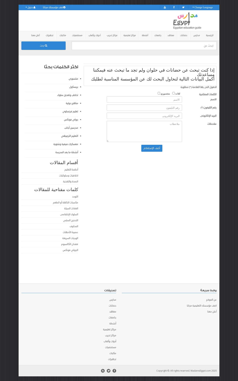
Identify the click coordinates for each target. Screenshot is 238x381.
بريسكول (73, 87)
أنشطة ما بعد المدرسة (66, 152)
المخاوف (74, 226)
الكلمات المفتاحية (207, 94)
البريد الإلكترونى (208, 115)
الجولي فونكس (70, 250)
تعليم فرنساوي (70, 111)
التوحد (75, 196)
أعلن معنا (35, 35)
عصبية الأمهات (70, 232)
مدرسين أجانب (71, 128)
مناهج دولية (72, 103)
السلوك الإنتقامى (69, 214)
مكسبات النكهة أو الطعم (65, 202)
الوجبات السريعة (70, 238)
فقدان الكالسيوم (69, 244)
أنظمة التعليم (71, 169)
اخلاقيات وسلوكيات (68, 175)
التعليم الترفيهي (69, 136)
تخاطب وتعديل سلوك (67, 95)
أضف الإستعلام (152, 148)
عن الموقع (211, 299)
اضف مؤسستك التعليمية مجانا (202, 305)
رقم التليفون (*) (208, 107)
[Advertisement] (151, 267)
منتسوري (165, 93)
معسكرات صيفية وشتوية (65, 144)
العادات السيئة (71, 208)
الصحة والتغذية (70, 181)
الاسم (213, 99)
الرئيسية (209, 35)
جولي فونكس (71, 119)
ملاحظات (211, 124)
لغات (177, 93)
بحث (42, 45)
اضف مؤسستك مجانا (53, 7)
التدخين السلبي (70, 220)
